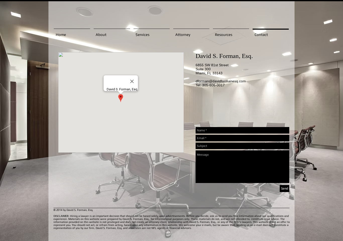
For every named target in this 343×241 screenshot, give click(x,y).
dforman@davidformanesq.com (221, 81)
